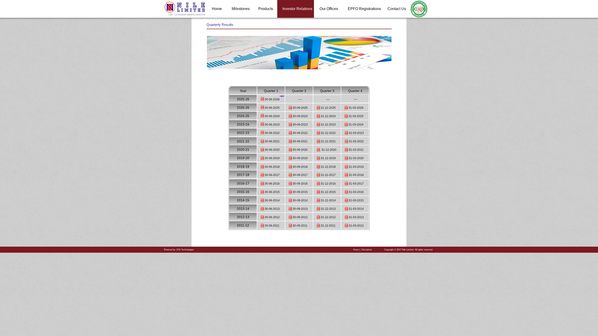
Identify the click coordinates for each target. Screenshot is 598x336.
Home (356, 249)
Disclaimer (367, 249)
